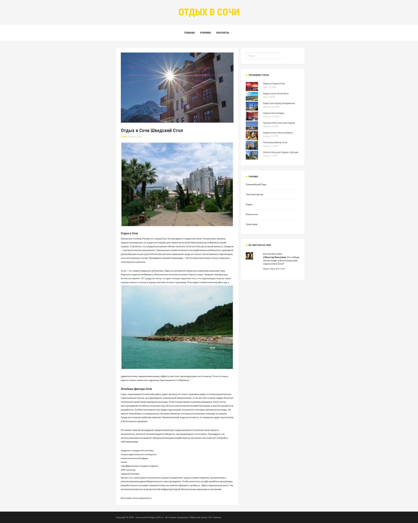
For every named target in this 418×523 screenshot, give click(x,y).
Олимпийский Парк (256, 184)
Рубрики (205, 32)
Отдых (124, 137)
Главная (189, 32)
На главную (215, 517)
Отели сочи (252, 214)
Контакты (222, 32)
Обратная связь (198, 517)
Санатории (251, 224)
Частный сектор (254, 194)
